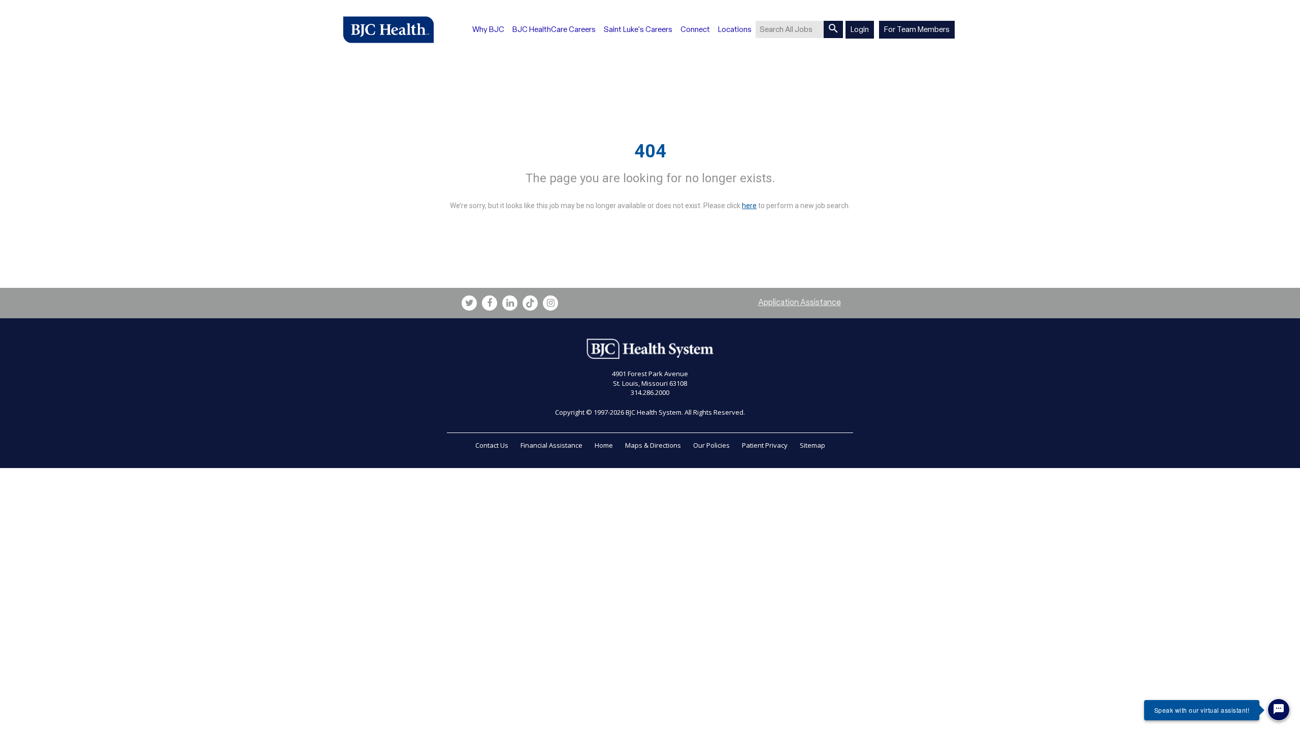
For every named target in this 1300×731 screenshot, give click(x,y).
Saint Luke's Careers (638, 29)
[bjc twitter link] (469, 303)
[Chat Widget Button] (1279, 710)
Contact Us (491, 445)
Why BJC (488, 29)
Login (860, 29)
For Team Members (917, 29)
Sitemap (812, 445)
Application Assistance (799, 302)
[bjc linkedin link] (509, 303)
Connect (695, 29)
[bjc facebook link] (489, 303)
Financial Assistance (551, 445)
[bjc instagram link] (550, 303)
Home (604, 445)
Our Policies (711, 445)
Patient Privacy (765, 445)
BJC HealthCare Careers (554, 29)
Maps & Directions (653, 445)
